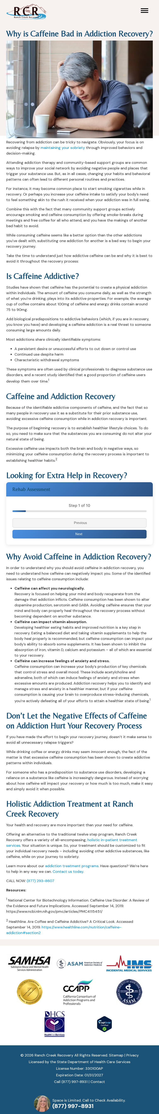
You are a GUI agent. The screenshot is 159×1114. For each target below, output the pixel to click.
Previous (80, 523)
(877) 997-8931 (73, 1106)
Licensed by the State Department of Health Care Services (79, 1061)
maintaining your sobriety (63, 147)
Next (78, 534)
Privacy (132, 1055)
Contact (97, 1081)
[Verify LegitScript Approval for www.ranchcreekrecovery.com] (104, 1024)
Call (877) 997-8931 (71, 1081)
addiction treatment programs (72, 865)
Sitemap (116, 1055)
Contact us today (68, 871)
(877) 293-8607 (40, 880)
